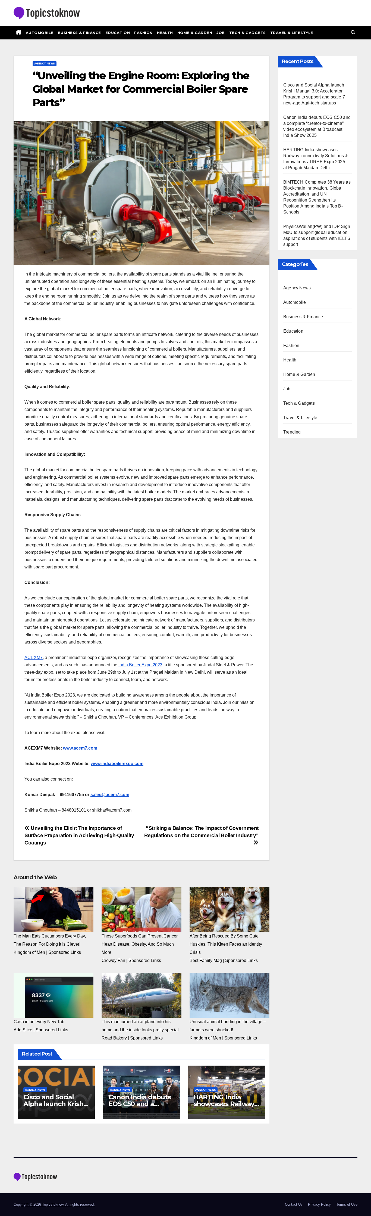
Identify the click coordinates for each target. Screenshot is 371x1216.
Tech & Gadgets (247, 32)
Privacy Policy (319, 1204)
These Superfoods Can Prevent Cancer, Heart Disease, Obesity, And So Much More (140, 944)
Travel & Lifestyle (291, 32)
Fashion (143, 32)
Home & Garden (194, 32)
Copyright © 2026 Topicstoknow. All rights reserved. (54, 1204)
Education (117, 32)
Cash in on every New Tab (39, 1021)
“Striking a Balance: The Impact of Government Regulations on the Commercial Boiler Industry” (201, 831)
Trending (292, 432)
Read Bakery (114, 1038)
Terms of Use (346, 1204)
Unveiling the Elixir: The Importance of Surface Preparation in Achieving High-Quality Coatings (79, 835)
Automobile (40, 32)
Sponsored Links (64, 952)
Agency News (44, 63)
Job (220, 32)
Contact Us (294, 1204)
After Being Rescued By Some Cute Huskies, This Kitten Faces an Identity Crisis (226, 944)
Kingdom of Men (29, 952)
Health (165, 32)
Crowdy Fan (113, 960)
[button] (353, 32)
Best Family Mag (206, 960)
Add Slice (23, 1030)
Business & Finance (79, 32)
